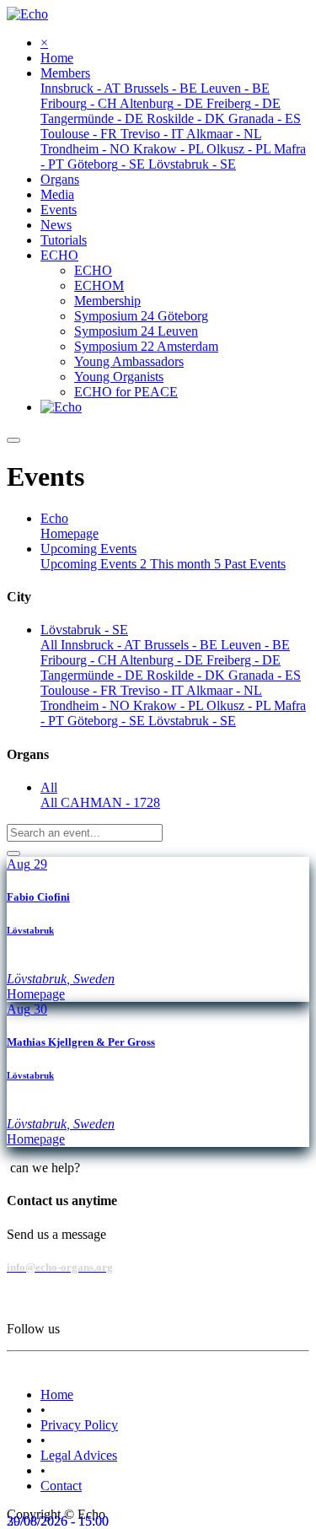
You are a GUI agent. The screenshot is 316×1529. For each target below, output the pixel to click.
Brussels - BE (182, 645)
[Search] (13, 853)
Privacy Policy (79, 1425)
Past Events (255, 564)
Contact (61, 1485)
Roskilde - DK (187, 675)
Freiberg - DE (243, 660)
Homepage (69, 533)
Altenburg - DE (163, 660)
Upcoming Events (93, 564)
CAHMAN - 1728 (110, 802)
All (50, 645)
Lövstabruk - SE (192, 720)
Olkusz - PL (240, 705)
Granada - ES (264, 675)
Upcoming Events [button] (88, 548)
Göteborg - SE (107, 720)
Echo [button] (54, 518)
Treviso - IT (153, 690)
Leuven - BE (255, 645)
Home (56, 1394)
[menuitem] (56, 58)
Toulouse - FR (80, 690)
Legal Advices (78, 1455)
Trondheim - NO (86, 705)
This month (185, 564)
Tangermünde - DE (93, 675)
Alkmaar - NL (224, 690)
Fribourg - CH (80, 660)
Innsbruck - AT (102, 645)
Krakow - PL (169, 705)
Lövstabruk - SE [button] (84, 629)
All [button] (48, 787)
